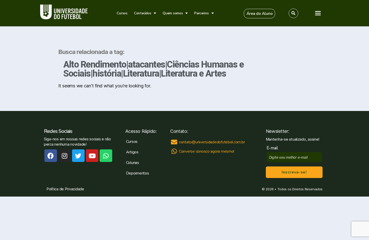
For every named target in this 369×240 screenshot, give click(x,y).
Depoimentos (137, 173)
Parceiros (201, 13)
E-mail (273, 148)
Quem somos (173, 13)
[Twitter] (78, 155)
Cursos (122, 13)
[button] (259, 13)
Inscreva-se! (294, 172)
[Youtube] (92, 155)
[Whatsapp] (106, 155)
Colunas (132, 162)
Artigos (132, 152)
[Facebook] (50, 155)
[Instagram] (64, 155)
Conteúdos (142, 13)
